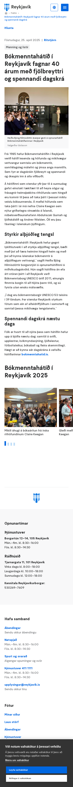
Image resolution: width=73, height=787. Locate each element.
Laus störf (11, 722)
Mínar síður (12, 714)
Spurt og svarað (23, 658)
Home (6, 13)
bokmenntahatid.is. (35, 354)
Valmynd (65, 7)
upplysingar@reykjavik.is (22, 687)
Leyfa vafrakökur (18, 770)
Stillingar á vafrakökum (20, 778)
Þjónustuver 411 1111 (21, 672)
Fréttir (14, 13)
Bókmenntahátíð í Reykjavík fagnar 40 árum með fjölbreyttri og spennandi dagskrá (35, 18)
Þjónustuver (12, 737)
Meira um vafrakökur (17, 760)
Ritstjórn (50, 40)
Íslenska (54, 7)
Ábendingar (20, 630)
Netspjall (21, 644)
